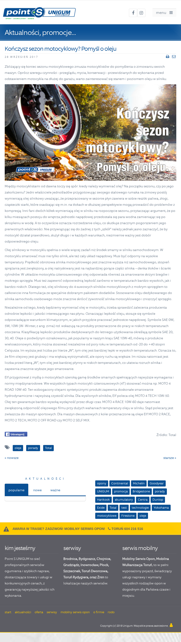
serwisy (72, 548)
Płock (104, 565)
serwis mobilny (140, 548)
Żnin (100, 577)
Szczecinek (71, 571)
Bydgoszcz (87, 559)
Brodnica (70, 559)
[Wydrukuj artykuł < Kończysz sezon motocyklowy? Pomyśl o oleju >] (167, 57)
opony (101, 483)
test (124, 508)
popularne (16, 490)
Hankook (103, 500)
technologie (140, 508)
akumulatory (124, 500)
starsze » (169, 458)
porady (160, 491)
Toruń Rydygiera (75, 577)
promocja (121, 491)
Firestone (128, 516)
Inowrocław (89, 565)
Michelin (139, 483)
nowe (37, 490)
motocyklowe (106, 516)
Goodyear (157, 483)
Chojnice (103, 559)
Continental (119, 483)
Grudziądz (71, 565)
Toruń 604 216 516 (127, 529)
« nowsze (12, 458)
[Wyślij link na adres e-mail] (173, 57)
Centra (143, 500)
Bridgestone (141, 491)
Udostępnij (17, 434)
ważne (55, 490)
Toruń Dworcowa (94, 571)
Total (113, 508)
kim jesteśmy (20, 548)
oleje (143, 516)
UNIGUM (103, 491)
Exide (101, 508)
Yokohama (161, 508)
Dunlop (157, 500)
